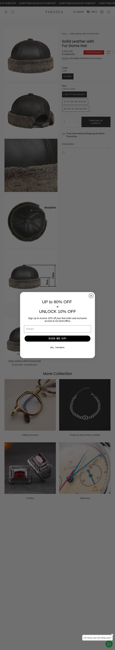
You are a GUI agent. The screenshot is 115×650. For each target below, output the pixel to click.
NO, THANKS (57, 348)
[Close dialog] (91, 296)
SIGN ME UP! (58, 338)
